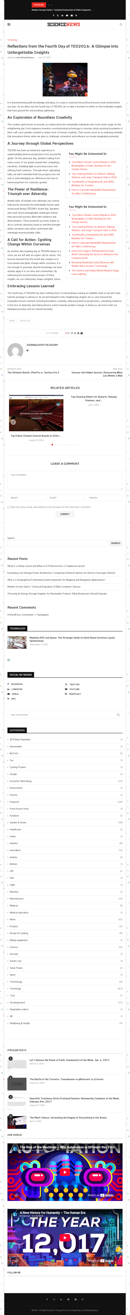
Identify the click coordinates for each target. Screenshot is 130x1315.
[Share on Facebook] (72, 333)
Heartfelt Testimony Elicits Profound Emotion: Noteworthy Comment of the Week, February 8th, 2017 (75, 1100)
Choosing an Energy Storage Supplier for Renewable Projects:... (61, 9)
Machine (66, 891)
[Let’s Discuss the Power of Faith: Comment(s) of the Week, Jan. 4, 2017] (16, 1065)
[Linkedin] (62, 15)
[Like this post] (68, 333)
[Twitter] (58, 15)
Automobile (66, 746)
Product (66, 926)
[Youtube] (67, 15)
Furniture (66, 815)
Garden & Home (66, 822)
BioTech (66, 753)
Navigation (43, 614)
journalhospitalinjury (25, 57)
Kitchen (66, 864)
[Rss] (76, 15)
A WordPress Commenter (20, 614)
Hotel (66, 836)
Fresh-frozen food (66, 808)
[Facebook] (53, 15)
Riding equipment (66, 940)
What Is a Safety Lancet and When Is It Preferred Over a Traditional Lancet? (46, 566)
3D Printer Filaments (66, 739)
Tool (66, 995)
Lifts (66, 877)
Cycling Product (66, 767)
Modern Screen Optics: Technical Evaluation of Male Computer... (62, 4)
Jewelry (66, 857)
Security (66, 954)
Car (66, 760)
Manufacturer (66, 898)
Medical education (66, 912)
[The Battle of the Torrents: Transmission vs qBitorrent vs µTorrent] (16, 1084)
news (12, 321)
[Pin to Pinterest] (78, 333)
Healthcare (66, 829)
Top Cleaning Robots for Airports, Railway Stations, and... (94, 398)
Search (11, 538)
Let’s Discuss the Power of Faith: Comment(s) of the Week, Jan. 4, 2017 (69, 1060)
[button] (48, 4)
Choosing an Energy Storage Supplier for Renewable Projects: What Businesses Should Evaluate (57, 593)
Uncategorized (66, 1002)
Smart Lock (66, 961)
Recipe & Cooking (66, 933)
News (66, 919)
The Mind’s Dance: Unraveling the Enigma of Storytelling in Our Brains (68, 1117)
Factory (66, 795)
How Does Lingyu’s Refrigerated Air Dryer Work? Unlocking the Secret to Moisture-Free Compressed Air (95, 254)
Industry (66, 843)
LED (66, 871)
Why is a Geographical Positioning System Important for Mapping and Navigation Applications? (56, 579)
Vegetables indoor (66, 1009)
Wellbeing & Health (66, 1023)
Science (66, 947)
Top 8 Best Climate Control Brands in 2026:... (36, 436)
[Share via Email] (82, 333)
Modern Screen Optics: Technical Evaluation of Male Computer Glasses (44, 586)
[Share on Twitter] (75, 333)
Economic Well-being (66, 781)
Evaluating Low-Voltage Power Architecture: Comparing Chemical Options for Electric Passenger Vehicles (61, 572)
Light (66, 884)
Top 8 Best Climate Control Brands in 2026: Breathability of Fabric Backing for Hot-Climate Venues (94, 166)
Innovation (66, 850)
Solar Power (66, 968)
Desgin (66, 774)
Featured (66, 801)
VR (66, 1016)
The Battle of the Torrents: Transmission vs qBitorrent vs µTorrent (67, 1079)
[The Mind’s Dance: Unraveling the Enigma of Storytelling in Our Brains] (16, 1122)
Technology (66, 981)
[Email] (72, 15)
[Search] (121, 24)
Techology (25, 321)
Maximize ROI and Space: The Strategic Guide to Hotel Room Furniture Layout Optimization (72, 639)
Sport (66, 974)
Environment (66, 788)
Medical (66, 905)
